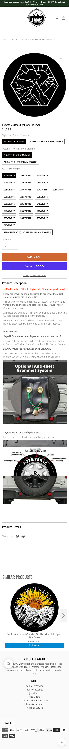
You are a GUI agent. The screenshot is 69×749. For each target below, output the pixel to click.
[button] (8, 664)
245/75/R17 (42, 203)
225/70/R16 (25, 196)
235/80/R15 (25, 189)
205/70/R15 (9, 175)
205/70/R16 (58, 189)
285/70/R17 (25, 218)
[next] (63, 615)
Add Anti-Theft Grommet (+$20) (20, 161)
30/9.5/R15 (42, 189)
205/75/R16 (9, 196)
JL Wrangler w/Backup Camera (46, 141)
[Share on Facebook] (12, 536)
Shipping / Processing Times (34, 700)
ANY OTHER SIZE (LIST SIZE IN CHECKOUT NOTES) (27, 232)
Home (4, 39)
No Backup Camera (14, 141)
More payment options (34, 275)
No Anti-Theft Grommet (17, 154)
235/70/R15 (42, 182)
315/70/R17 (9, 225)
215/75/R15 (42, 175)
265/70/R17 (25, 210)
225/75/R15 (25, 182)
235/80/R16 (25, 203)
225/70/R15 (9, 182)
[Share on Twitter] (17, 536)
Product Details (11, 527)
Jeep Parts (34, 693)
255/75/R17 (9, 210)
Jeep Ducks (34, 696)
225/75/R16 (42, 196)
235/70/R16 (9, 203)
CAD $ (8, 722)
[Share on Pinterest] (23, 536)
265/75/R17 (42, 210)
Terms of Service (34, 707)
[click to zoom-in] (61, 58)
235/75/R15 (9, 189)
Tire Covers (14, 39)
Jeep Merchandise (34, 685)
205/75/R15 (25, 175)
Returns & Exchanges (34, 704)
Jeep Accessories (34, 689)
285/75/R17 (42, 218)
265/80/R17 (9, 218)
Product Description (14, 283)
